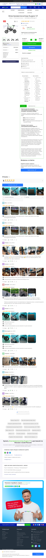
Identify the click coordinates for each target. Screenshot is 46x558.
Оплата (37, 10)
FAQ (18, 531)
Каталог (13, 10)
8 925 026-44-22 (42, 4)
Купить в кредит (20, 545)
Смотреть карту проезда (10, 474)
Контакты (29, 12)
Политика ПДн (20, 535)
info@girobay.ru (7, 459)
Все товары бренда (31, 28)
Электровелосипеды (18, 18)
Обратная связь (20, 539)
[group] (26, 21)
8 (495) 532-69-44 (36, 534)
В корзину (32, 47)
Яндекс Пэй (19, 544)
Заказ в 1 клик (32, 50)
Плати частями (20, 541)
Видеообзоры (21, 10)
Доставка (29, 10)
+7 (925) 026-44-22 (8, 455)
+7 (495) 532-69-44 (18, 455)
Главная (11, 18)
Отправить (27, 524)
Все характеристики (25, 68)
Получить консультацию (10, 61)
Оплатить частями (31, 43)
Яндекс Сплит (19, 542)
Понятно (38, 554)
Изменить (9, 44)
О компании (21, 12)
